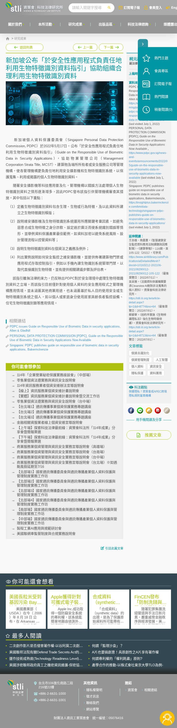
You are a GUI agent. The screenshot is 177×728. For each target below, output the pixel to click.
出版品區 (105, 24)
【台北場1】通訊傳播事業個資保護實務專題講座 (54, 407)
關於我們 (15, 24)
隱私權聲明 (94, 690)
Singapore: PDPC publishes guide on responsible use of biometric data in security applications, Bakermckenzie (64, 347)
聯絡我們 (92, 703)
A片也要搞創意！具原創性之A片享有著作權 (125, 652)
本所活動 (45, 24)
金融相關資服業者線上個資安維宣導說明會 (50, 422)
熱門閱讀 (161, 97)
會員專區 (161, 71)
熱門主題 (161, 58)
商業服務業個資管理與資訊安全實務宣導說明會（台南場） (62, 452)
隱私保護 (137, 373)
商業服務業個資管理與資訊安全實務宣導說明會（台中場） (62, 457)
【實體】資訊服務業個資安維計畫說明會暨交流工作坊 (58, 396)
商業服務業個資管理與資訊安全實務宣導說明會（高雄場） (62, 447)
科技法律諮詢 (138, 24)
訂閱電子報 (132, 7)
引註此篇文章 (114, 548)
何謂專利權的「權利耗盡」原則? (117, 658)
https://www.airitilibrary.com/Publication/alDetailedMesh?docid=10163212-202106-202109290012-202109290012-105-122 (148, 265)
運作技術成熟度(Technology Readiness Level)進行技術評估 (45, 659)
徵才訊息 (92, 696)
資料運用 (156, 373)
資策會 (132, 690)
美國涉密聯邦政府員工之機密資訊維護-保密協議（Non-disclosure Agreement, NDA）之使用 (46, 665)
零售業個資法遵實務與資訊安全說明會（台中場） (55, 401)
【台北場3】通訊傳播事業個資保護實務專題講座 (54, 417)
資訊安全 (156, 366)
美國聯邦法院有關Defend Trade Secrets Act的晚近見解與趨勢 (46, 652)
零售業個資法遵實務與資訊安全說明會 (46, 380)
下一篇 (109, 46)
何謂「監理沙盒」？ (107, 646)
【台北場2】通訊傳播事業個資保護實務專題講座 (54, 412)
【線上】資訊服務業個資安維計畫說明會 (48, 391)
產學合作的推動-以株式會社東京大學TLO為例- (127, 665)
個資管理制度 (140, 359)
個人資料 (137, 366)
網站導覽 (92, 709)
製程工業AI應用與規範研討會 (39, 528)
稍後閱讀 (163, 109)
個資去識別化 (140, 353)
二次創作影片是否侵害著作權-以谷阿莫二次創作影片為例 (46, 646)
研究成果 (75, 24)
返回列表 (26, 47)
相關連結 (150, 690)
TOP (167, 703)
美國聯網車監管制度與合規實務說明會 (46, 534)
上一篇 (85, 46)
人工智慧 (162, 359)
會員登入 (155, 7)
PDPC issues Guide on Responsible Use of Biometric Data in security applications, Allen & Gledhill (65, 328)
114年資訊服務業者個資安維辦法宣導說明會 (50, 385)
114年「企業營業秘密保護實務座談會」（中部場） (55, 375)
